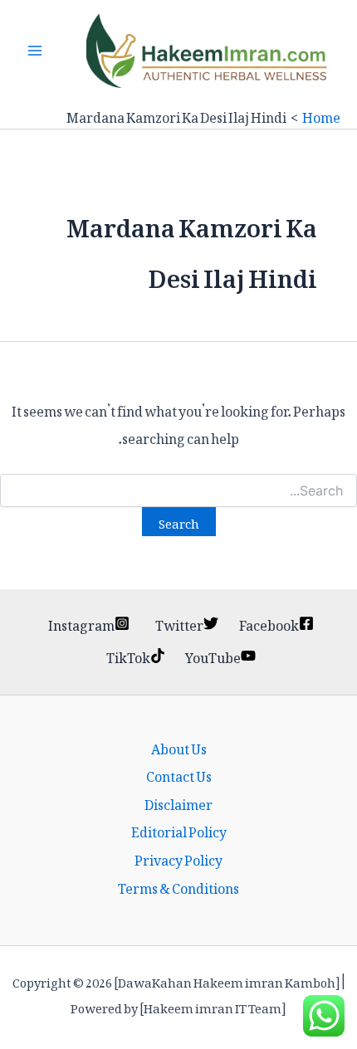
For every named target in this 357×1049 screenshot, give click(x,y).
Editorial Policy (179, 830)
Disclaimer (178, 802)
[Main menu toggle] (35, 50)
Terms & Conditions (178, 886)
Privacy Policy (178, 858)
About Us (179, 747)
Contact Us (179, 774)
